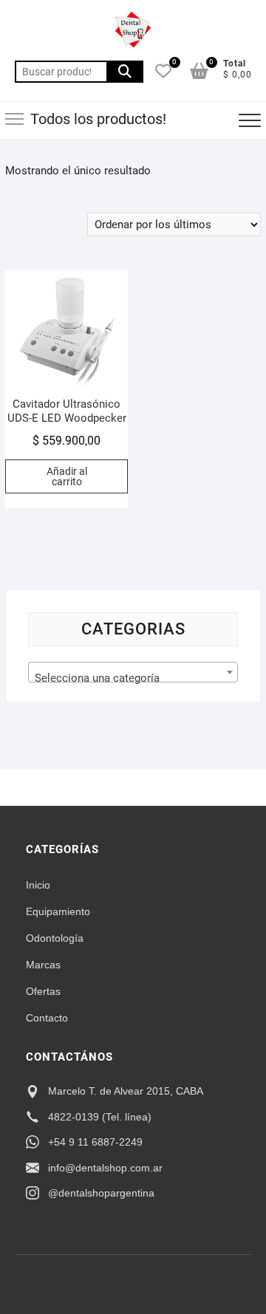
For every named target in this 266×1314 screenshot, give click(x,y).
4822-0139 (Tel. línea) (99, 1117)
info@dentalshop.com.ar (105, 1168)
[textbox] (133, 678)
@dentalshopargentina (101, 1193)
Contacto (47, 1018)
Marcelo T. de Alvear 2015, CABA (125, 1091)
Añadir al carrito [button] (67, 476)
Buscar (124, 72)
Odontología (54, 938)
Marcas (43, 965)
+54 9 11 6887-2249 (95, 1142)
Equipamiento (58, 911)
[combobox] (133, 672)
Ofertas (43, 991)
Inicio (38, 885)
